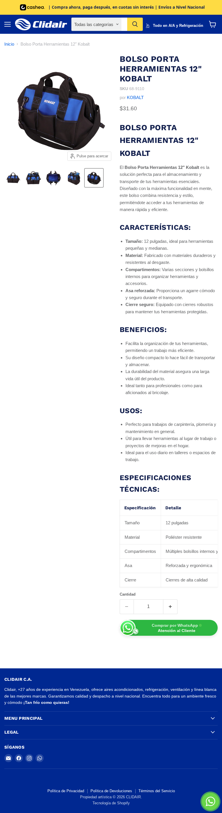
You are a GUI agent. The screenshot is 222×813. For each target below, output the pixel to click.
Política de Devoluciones (111, 791)
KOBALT (135, 97)
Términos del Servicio (156, 791)
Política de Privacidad (65, 791)
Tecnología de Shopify (111, 803)
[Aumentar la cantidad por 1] (170, 606)
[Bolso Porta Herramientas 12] (13, 178)
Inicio (9, 44)
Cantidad (128, 594)
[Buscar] (135, 24)
